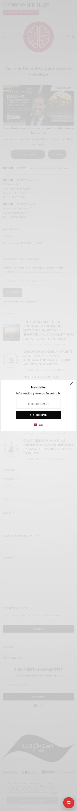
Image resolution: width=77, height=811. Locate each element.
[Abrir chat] (68, 802)
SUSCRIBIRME (38, 415)
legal (40, 425)
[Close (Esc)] (71, 385)
